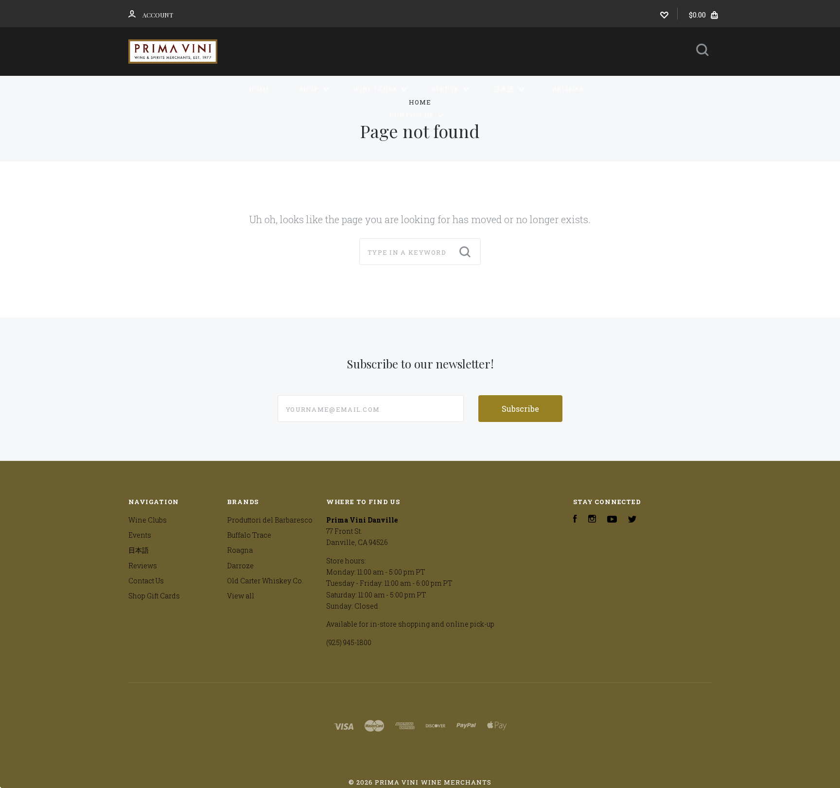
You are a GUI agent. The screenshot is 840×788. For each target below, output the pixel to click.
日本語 (504, 89)
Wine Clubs (376, 89)
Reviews (568, 89)
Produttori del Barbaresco (270, 520)
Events (446, 89)
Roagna (240, 550)
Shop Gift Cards (154, 595)
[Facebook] (575, 520)
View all (240, 595)
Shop (309, 89)
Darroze (240, 565)
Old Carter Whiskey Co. (265, 580)
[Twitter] (632, 520)
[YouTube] (612, 520)
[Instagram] (592, 520)
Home (259, 89)
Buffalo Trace (249, 535)
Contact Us (412, 115)
